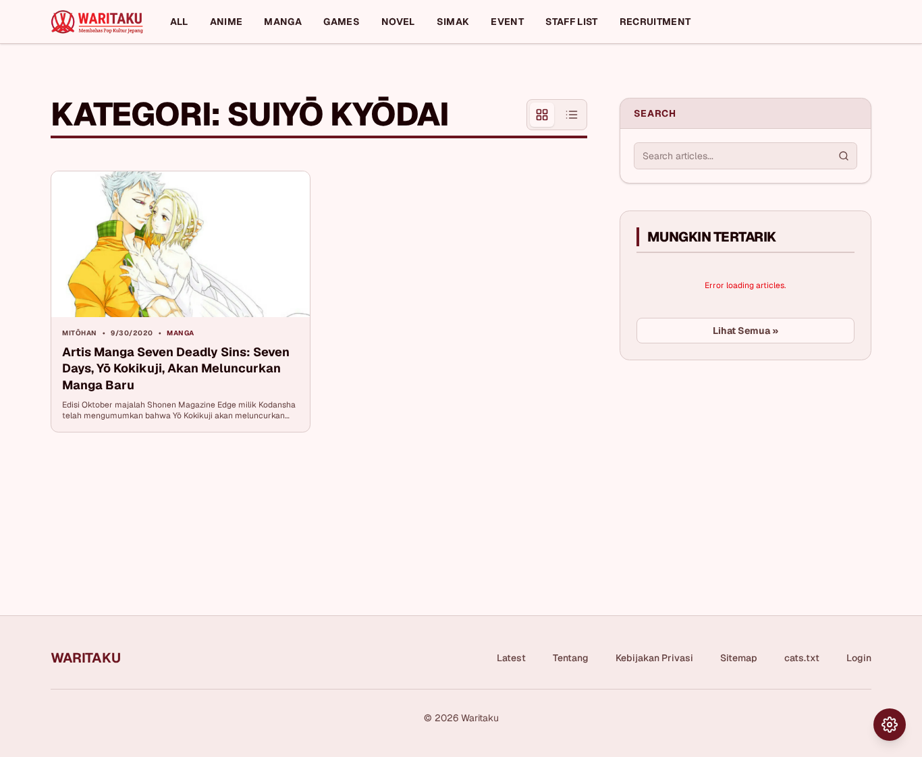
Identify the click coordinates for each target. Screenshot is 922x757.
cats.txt (801, 658)
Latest (511, 658)
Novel (398, 22)
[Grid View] (542, 115)
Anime (226, 22)
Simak (453, 22)
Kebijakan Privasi (654, 658)
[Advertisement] (721, 471)
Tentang (571, 658)
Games (341, 22)
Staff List (571, 22)
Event (507, 22)
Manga (283, 22)
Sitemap (738, 658)
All (179, 22)
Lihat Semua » (745, 331)
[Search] (843, 155)
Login (858, 658)
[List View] (572, 115)
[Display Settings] (889, 724)
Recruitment (655, 22)
